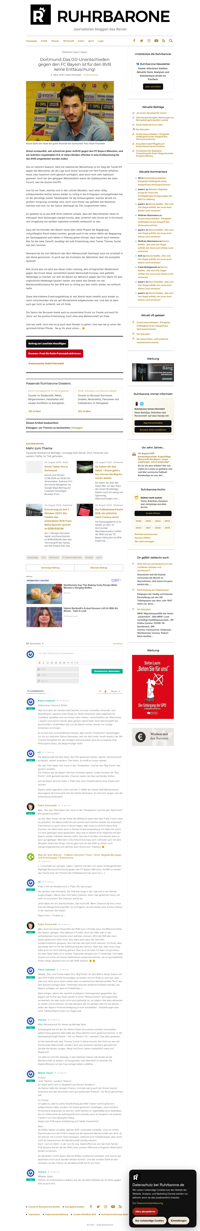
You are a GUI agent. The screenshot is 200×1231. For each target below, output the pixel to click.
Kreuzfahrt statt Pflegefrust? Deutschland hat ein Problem (150, 145)
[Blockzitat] (64, 663)
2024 (158, 521)
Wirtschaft (68, 41)
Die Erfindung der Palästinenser (153, 590)
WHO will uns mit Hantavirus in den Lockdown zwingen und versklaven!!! (154, 567)
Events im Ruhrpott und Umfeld (44, 1206)
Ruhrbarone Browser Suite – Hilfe (117, 1214)
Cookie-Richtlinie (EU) (84, 1214)
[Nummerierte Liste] (56, 663)
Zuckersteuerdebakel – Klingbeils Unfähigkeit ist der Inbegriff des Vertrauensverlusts (152, 136)
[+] (76, 662)
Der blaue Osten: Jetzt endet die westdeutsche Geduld (152, 341)
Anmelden (118, 643)
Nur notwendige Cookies (149, 1220)
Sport (91, 41)
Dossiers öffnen (143, 537)
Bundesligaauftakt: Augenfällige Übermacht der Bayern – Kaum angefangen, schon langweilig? (154, 459)
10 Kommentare (90, 75)
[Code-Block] (68, 663)
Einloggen (77, 427)
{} (72, 662)
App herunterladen (153, 423)
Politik (44, 41)
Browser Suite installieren (153, 429)
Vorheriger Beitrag (50, 567)
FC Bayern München (72, 557)
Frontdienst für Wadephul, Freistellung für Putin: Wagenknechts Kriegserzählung (154, 153)
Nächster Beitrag (98, 567)
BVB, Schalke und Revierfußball (97, 390)
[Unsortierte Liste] (60, 663)
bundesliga (33, 557)
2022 (138, 527)
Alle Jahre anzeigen (144, 541)
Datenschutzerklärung (56, 1214)
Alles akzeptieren (145, 1211)
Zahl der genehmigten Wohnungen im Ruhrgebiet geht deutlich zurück (155, 118)
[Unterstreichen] (48, 663)
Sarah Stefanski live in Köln (149, 124)
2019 (167, 527)
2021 (148, 527)
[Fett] (39, 663)
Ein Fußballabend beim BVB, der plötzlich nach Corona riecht (109, 513)
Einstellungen (179, 1220)
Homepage (31, 41)
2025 (148, 521)
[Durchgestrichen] (52, 663)
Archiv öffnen (153, 513)
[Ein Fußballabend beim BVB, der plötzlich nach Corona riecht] (85, 510)
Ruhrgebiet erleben (74, 1206)
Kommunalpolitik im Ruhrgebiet (48, 390)
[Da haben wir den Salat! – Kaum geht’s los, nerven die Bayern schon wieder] (85, 467)
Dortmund (54, 557)
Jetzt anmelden (153, 86)
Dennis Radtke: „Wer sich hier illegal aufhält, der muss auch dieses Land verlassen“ (155, 207)
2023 (167, 521)
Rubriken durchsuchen (146, 534)
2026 (138, 521)
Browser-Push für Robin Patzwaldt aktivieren (54, 353)
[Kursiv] (44, 663)
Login (101, 41)
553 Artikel (84, 411)
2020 (158, 527)
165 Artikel (34, 411)
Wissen (55, 41)
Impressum (34, 1214)
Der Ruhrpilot (142, 129)
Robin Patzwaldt (47, 805)
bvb (44, 557)
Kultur (81, 41)
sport (98, 557)
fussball (89, 557)
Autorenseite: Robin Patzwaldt (46, 363)
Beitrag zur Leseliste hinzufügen (47, 343)
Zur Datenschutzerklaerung (148, 1203)
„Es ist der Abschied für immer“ (151, 113)
